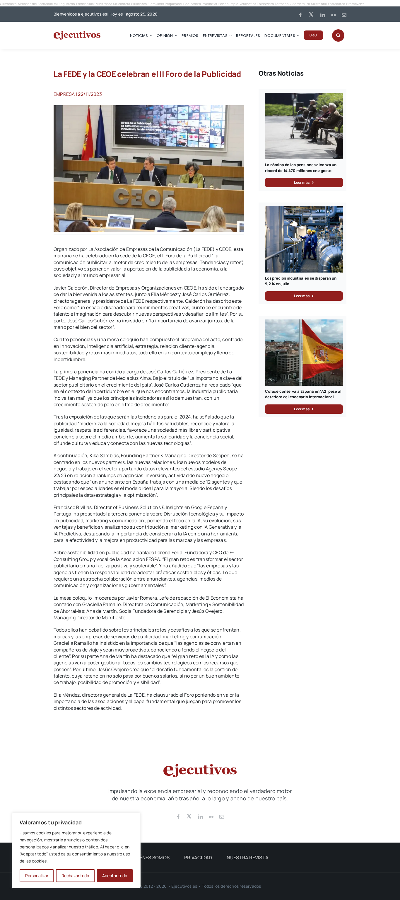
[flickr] (333, 15)
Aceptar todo (114, 875)
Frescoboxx (85, 3)
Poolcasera (192, 3)
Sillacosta (139, 3)
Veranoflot (248, 3)
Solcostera (121, 3)
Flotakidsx (156, 3)
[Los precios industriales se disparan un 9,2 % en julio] (304, 209)
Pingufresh (66, 3)
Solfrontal (319, 3)
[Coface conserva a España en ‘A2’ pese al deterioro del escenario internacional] (304, 322)
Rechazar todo (75, 875)
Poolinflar (209, 3)
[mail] (344, 15)
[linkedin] (322, 15)
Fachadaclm (47, 3)
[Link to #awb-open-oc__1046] (338, 35)
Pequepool (173, 3)
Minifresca (104, 3)
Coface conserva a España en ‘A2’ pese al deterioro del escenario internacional (303, 394)
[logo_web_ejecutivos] (77, 33)
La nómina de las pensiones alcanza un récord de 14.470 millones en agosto (300, 167)
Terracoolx (283, 3)
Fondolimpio (228, 3)
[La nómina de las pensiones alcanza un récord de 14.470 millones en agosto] (304, 96)
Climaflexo (8, 3)
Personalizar (36, 875)
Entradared (336, 3)
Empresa (64, 94)
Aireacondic (27, 3)
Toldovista (265, 3)
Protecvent (354, 3)
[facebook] (300, 15)
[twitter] (311, 14)
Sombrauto (301, 3)
